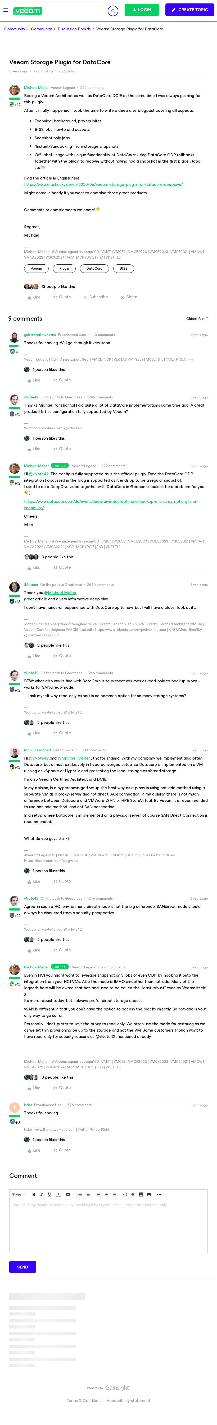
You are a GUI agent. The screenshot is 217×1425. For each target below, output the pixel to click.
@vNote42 (39, 473)
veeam (36, 268)
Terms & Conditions (84, 1400)
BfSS (124, 268)
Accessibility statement (128, 1400)
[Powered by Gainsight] (108, 1389)
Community (14, 29)
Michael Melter (36, 87)
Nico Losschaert (37, 750)
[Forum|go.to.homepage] (27, 11)
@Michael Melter (60, 592)
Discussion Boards (74, 29)
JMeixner (31, 584)
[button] (6, 11)
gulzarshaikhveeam (40, 335)
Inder (28, 1105)
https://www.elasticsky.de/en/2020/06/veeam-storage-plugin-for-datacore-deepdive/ (103, 184)
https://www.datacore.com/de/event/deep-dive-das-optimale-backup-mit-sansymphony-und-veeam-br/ (111, 504)
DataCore (94, 268)
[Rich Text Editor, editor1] (108, 1226)
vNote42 (31, 397)
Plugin (64, 268)
